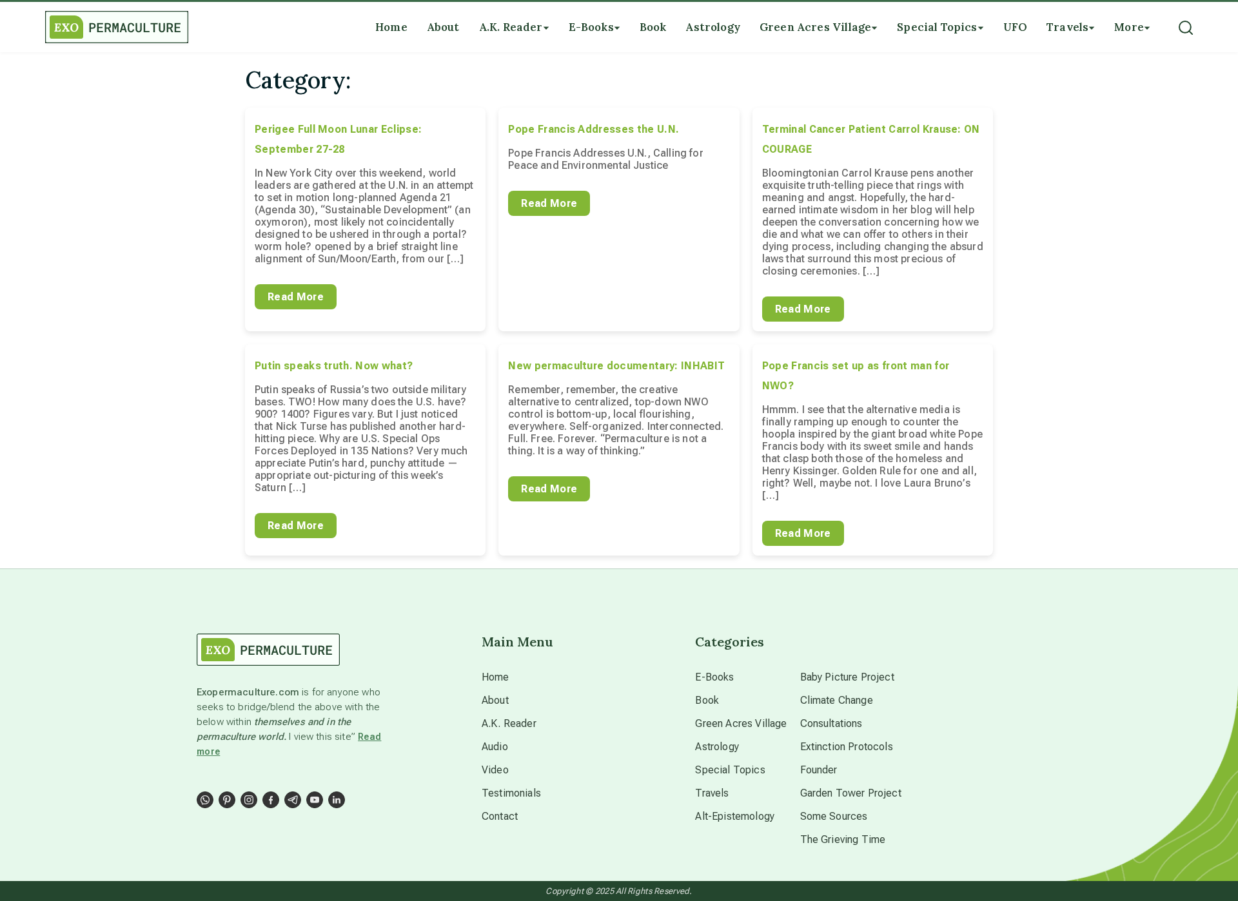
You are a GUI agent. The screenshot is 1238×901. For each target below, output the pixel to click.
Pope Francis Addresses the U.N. (593, 129)
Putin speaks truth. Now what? (334, 366)
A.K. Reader (509, 723)
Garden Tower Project (850, 793)
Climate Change (836, 700)
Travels (712, 793)
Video (495, 770)
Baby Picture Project (847, 677)
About (495, 700)
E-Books (714, 677)
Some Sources (834, 816)
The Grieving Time (843, 839)
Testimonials (511, 793)
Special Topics (730, 770)
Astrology (716, 747)
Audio (495, 747)
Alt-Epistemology (734, 816)
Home (495, 677)
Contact (500, 816)
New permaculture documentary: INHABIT (616, 366)
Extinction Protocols (846, 747)
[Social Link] (205, 799)
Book (707, 700)
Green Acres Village (741, 723)
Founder (819, 770)
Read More (296, 297)
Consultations (831, 723)
